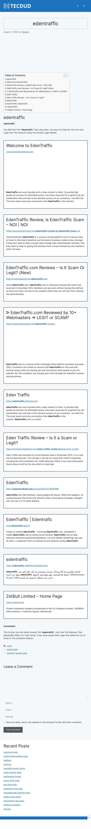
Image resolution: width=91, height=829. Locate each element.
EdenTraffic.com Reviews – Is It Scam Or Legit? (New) (30, 88)
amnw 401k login (12, 780)
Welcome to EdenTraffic (17, 82)
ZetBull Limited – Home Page (19, 110)
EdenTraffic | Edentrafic (17, 104)
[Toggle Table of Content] (64, 76)
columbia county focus (14, 768)
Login (9, 646)
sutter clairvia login (12, 772)
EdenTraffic (12, 100)
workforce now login (13, 789)
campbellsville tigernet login (17, 793)
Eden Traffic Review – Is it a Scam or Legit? (25, 97)
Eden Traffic (12, 94)
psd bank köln (10, 784)
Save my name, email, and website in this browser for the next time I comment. (44, 722)
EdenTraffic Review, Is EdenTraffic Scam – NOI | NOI (29, 85)
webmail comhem (12, 805)
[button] (77, 6)
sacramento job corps (14, 801)
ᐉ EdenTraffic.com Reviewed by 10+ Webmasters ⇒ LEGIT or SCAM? (37, 91)
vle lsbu (7, 809)
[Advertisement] (45, 54)
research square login (17, 653)
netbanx (7, 760)
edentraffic (11, 79)
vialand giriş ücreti (12, 797)
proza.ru (7, 764)
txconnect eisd (11, 752)
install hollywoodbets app (16, 756)
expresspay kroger (12, 776)
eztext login (12, 649)
